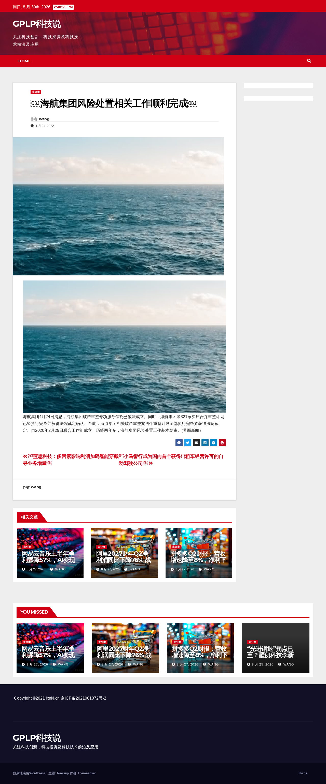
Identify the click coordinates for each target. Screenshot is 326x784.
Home (24, 61)
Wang (44, 119)
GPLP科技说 (36, 23)
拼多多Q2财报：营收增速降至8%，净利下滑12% (198, 560)
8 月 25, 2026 (263, 664)
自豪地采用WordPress (30, 773)
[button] (309, 61)
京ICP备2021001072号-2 (83, 698)
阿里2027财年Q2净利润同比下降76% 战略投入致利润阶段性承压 (123, 563)
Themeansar (86, 773)
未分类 (36, 92)
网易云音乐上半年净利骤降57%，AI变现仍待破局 (48, 560)
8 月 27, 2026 (37, 664)
